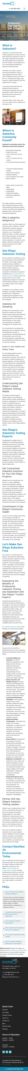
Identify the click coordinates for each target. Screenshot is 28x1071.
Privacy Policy (6, 1026)
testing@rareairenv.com (11, 972)
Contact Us (5, 1020)
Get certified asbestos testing (11, 626)
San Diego (5, 1012)
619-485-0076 (9, 974)
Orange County (7, 1015)
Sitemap (4, 1029)
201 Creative (6, 1064)
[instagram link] (3, 1052)
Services (5, 1009)
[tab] (13, 899)
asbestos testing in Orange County (16, 950)
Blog (3, 1023)
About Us (5, 1018)
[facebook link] (7, 1052)
